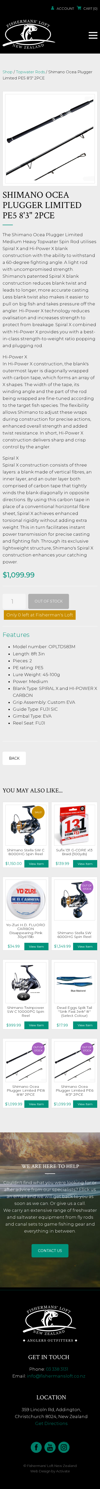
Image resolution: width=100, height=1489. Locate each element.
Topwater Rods (30, 71)
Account (65, 8)
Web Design (40, 1471)
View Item (36, 864)
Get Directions (51, 1423)
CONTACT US (50, 1250)
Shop (8, 71)
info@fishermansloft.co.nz (56, 1376)
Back (14, 758)
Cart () (90, 8)
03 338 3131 (57, 1369)
